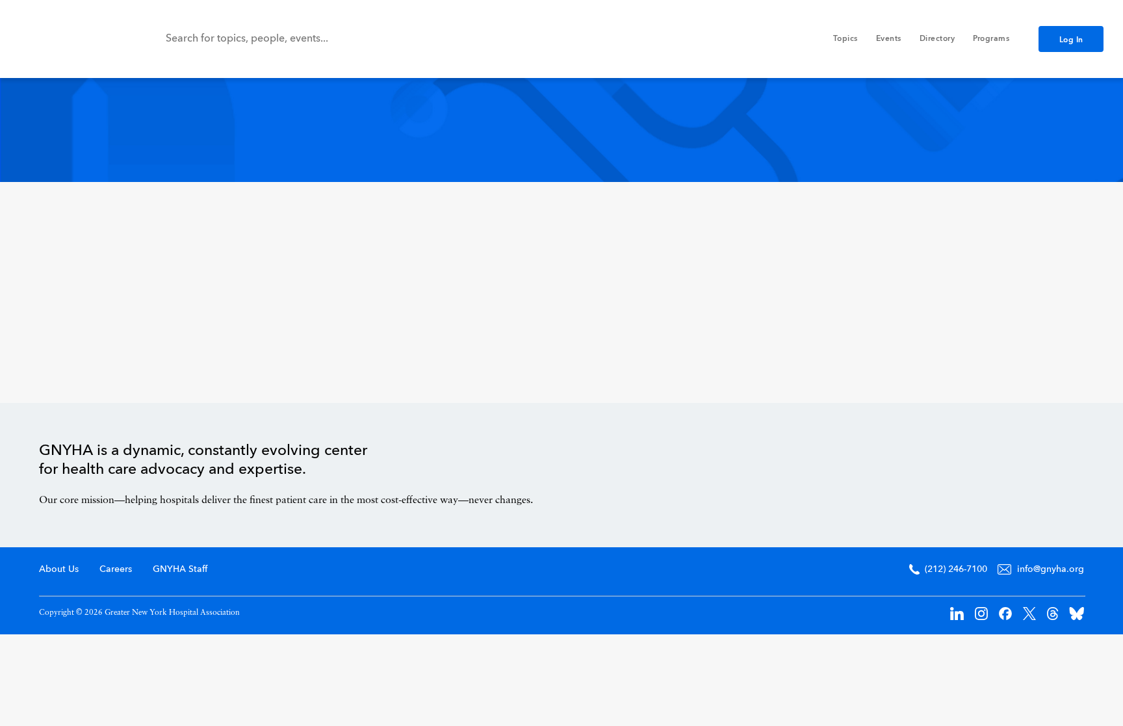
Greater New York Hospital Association (68, 39)
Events (888, 39)
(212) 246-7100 (956, 569)
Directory (937, 39)
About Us (59, 569)
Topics (845, 39)
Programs (991, 39)
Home (1029, 472)
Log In (1071, 40)
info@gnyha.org (1050, 569)
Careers (115, 569)
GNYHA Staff (180, 569)
